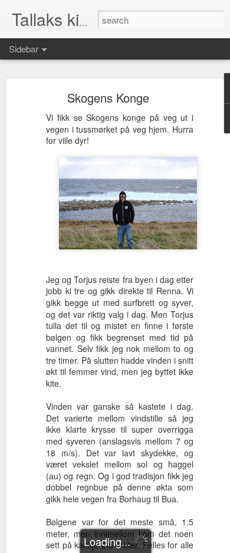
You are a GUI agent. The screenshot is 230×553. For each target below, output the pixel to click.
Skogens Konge (108, 97)
